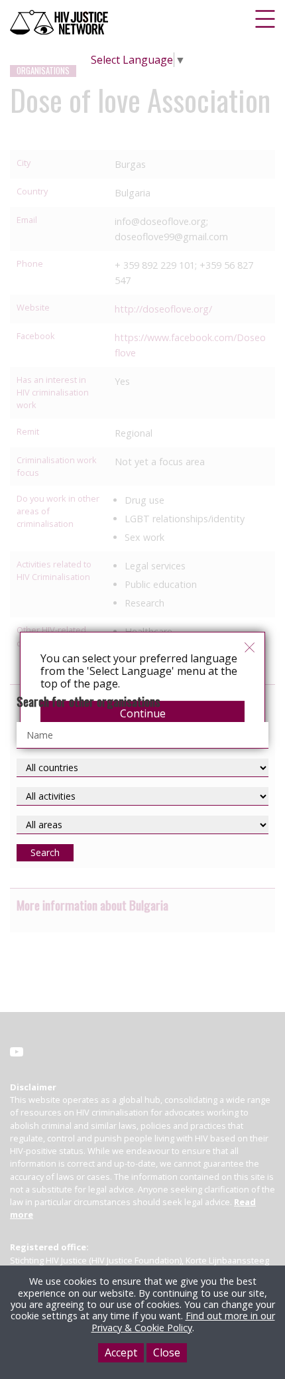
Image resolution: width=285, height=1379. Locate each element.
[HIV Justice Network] (60, 22)
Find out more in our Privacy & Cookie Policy (183, 1321)
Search (45, 852)
